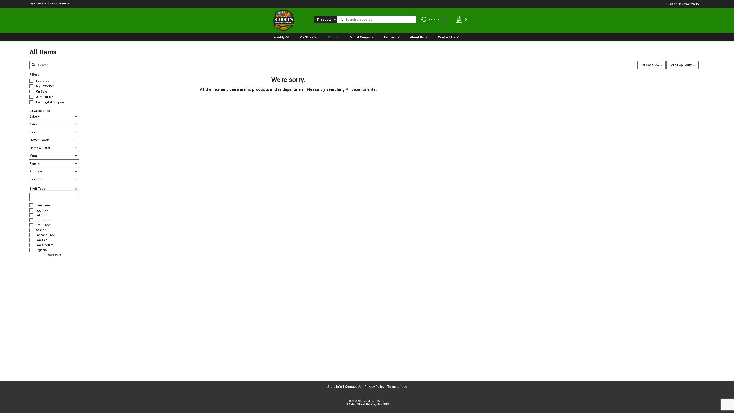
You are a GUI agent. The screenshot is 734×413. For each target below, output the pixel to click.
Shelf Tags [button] (37, 188)
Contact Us (353, 387)
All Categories (39, 111)
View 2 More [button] (54, 255)
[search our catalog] (341, 19)
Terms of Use (397, 387)
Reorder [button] (434, 19)
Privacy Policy (374, 387)
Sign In (673, 3)
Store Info (334, 387)
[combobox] (325, 19)
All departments (361, 89)
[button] (55, 3)
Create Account (690, 3)
